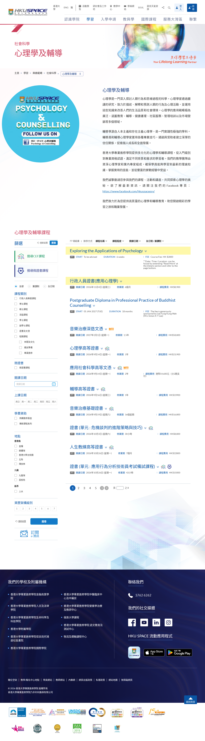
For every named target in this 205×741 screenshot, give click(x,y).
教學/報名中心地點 (30, 680)
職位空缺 (12, 680)
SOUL (141, 7)
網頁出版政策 (85, 680)
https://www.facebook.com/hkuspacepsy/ (128, 191)
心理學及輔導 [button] (69, 73)
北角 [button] (21, 459)
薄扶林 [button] (22, 464)
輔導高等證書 (82, 389)
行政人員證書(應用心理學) (94, 281)
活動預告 (84, 7)
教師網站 (60, 680)
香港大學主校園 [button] (26, 455)
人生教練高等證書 (86, 447)
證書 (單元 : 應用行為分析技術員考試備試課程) (112, 466)
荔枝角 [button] (22, 480)
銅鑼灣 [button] (22, 450)
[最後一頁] (107, 488)
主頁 (16, 73)
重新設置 (44, 243)
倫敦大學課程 (71, 617)
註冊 (193, 7)
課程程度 (116, 241)
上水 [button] (21, 491)
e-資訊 (35, 534)
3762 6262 (143, 595)
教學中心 (115, 7)
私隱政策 (100, 680)
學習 (26, 73)
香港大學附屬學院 (21, 628)
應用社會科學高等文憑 (90, 367)
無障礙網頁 (126, 680)
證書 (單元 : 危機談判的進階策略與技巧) (106, 427)
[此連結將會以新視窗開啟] (154, 652)
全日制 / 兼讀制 (153, 241)
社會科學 (51, 73)
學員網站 (129, 7)
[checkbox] (15, 298)
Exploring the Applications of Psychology (106, 250)
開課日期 (133, 241)
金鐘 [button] (21, 446)
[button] (169, 7)
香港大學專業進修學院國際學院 (28, 648)
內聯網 (71, 680)
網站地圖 (113, 680)
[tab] (36, 446)
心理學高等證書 (84, 348)
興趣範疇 (37, 73)
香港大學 (56, 7)
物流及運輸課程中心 (75, 636)
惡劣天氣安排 (152, 7)
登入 (181, 8)
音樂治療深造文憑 (86, 328)
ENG (66, 7)
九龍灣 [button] (22, 475)
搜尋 (53, 243)
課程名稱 (100, 241)
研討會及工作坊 (99, 7)
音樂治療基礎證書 (86, 408)
